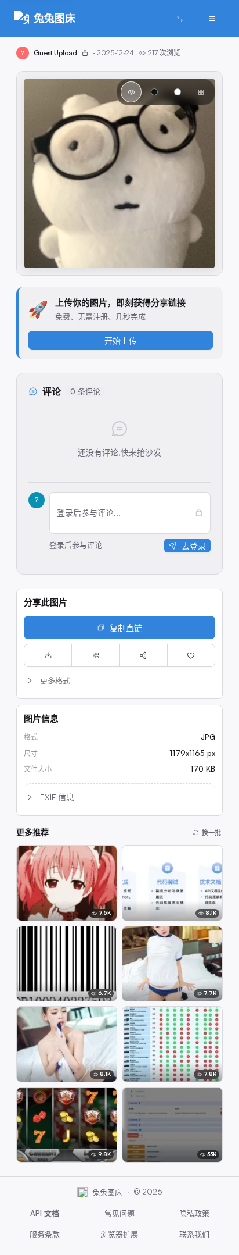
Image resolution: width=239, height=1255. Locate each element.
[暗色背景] (154, 91)
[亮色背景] (177, 91)
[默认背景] (131, 91)
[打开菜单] (212, 18)
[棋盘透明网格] (200, 91)
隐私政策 (194, 1213)
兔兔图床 (54, 18)
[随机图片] (180, 18)
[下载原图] (48, 655)
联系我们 (194, 1234)
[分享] (143, 655)
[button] (119, 680)
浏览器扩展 (119, 1234)
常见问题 (119, 1213)
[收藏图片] (191, 655)
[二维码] (95, 655)
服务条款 (45, 1234)
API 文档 (44, 1213)
